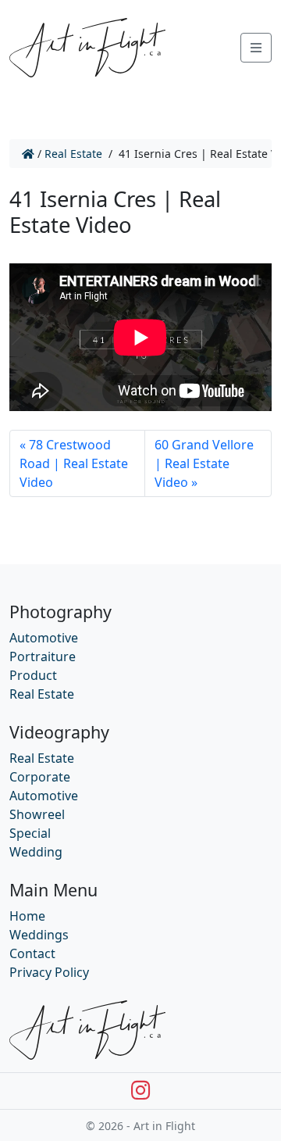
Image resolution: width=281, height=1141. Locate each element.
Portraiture (42, 656)
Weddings (39, 934)
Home (27, 916)
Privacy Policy (49, 972)
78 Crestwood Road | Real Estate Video (74, 463)
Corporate (39, 776)
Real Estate (73, 153)
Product (33, 675)
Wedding (35, 851)
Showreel (37, 814)
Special (30, 833)
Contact (32, 953)
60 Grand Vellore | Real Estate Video (204, 463)
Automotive (43, 637)
